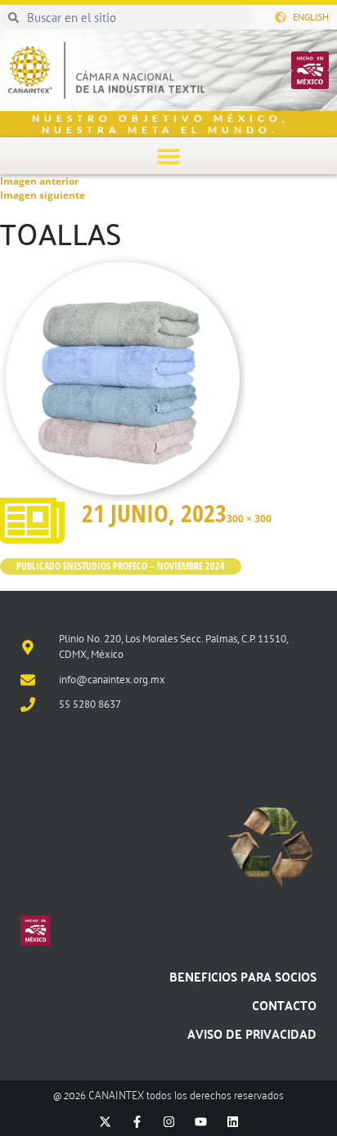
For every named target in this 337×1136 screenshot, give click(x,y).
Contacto (284, 1005)
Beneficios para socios (243, 976)
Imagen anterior (39, 181)
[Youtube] (201, 1122)
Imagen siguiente (42, 195)
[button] (169, 155)
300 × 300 (249, 519)
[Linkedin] (233, 1122)
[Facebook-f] (137, 1122)
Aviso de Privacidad (252, 1033)
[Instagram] (169, 1122)
